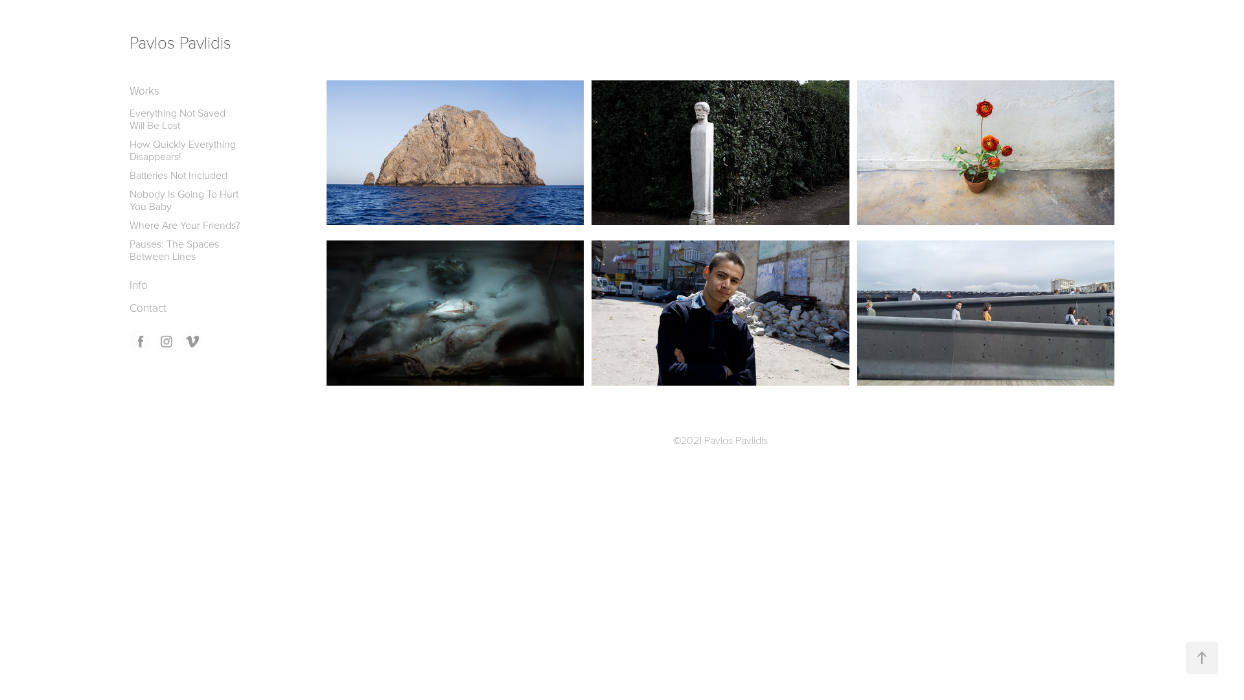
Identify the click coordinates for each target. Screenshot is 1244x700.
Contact (148, 307)
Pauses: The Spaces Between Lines (174, 250)
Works (144, 90)
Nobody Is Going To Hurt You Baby (184, 200)
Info (139, 284)
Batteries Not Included (178, 175)
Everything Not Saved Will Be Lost (177, 119)
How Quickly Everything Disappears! (183, 150)
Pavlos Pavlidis (180, 41)
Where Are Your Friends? (185, 225)
